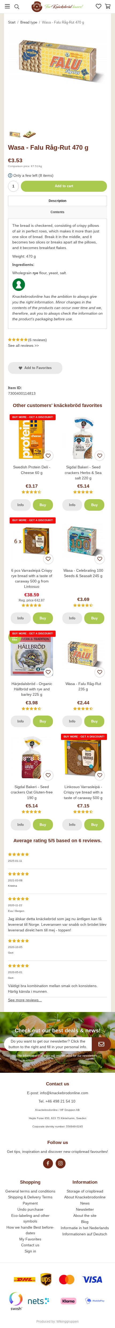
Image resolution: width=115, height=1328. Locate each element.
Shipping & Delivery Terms (30, 1197)
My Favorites (30, 1239)
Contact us (30, 1245)
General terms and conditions (30, 1191)
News (85, 1203)
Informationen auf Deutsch (84, 1234)
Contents (57, 212)
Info (20, 505)
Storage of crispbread (85, 1191)
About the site (85, 1215)
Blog (85, 1222)
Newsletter (85, 1209)
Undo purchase (30, 1209)
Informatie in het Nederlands (85, 1228)
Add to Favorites (37, 368)
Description (57, 201)
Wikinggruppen (67, 1321)
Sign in (30, 1251)
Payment (30, 1203)
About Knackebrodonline (85, 1197)
